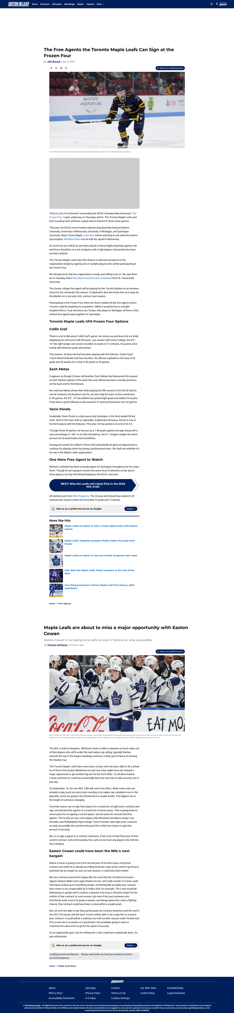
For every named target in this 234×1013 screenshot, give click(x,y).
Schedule (57, 4)
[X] (212, 4)
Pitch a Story (55, 993)
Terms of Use (118, 993)
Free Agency (64, 603)
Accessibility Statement (61, 998)
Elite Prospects (81, 496)
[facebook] (217, 4)
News (35, 4)
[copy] (66, 68)
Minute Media (35, 1005)
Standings (69, 4)
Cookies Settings (120, 998)
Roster (80, 4)
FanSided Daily (175, 988)
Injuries (90, 4)
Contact (115, 988)
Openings (90, 988)
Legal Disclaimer (176, 993)
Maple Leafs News (67, 966)
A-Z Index (90, 998)
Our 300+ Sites (148, 988)
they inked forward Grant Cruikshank (92, 278)
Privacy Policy (92, 993)
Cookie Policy (147, 993)
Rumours (44, 4)
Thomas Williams (57, 645)
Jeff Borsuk (53, 61)
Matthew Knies (72, 239)
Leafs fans (88, 235)
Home (52, 603)
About (52, 988)
